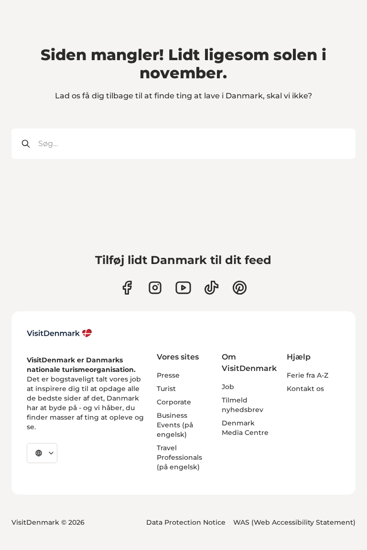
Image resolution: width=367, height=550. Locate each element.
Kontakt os (305, 388)
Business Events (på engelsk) (175, 425)
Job (228, 386)
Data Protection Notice (186, 522)
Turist (166, 388)
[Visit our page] (155, 287)
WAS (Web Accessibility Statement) (294, 522)
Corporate (174, 402)
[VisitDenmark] (59, 333)
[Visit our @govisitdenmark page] (211, 287)
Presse (168, 375)
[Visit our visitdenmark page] (183, 287)
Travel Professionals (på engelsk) (179, 457)
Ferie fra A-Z (307, 375)
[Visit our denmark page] (127, 287)
